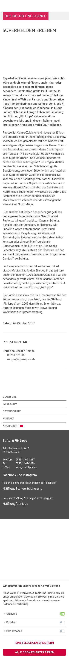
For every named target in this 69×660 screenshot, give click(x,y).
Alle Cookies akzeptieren (34, 652)
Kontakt (8, 419)
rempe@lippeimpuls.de (21, 359)
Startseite (9, 397)
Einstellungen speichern (34, 643)
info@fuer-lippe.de (26, 467)
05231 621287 (16, 355)
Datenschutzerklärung (15, 604)
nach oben (10, 426)
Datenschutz (12, 411)
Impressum (10, 404)
